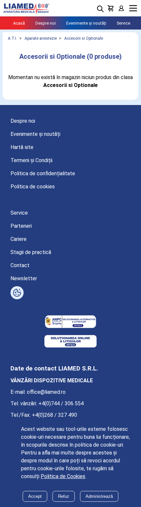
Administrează (99, 496)
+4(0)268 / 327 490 (54, 415)
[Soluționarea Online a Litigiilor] (70, 342)
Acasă (19, 23)
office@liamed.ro (46, 392)
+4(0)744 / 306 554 (61, 403)
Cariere (18, 239)
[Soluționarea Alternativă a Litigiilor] (70, 322)
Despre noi (45, 23)
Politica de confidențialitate (42, 173)
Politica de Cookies (63, 476)
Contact (20, 265)
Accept (35, 496)
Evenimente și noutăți (86, 23)
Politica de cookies (32, 186)
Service (123, 23)
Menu (133, 8)
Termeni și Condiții (31, 160)
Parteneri (21, 226)
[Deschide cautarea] (100, 9)
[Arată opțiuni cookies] (17, 292)
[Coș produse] (111, 8)
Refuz (63, 496)
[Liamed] (26, 8)
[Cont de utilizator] (121, 8)
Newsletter (23, 278)
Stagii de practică (30, 252)
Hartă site (21, 147)
